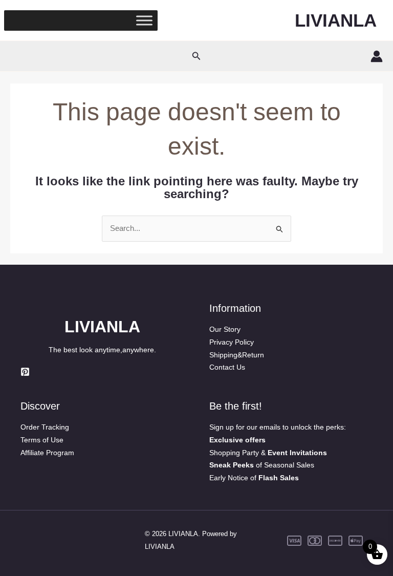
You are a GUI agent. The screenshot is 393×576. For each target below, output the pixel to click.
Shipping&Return (236, 355)
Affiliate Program (47, 453)
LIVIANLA (336, 20)
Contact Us (227, 367)
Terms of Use (41, 440)
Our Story (225, 329)
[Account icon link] (376, 56)
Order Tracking (44, 427)
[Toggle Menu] (144, 20)
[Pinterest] (25, 371)
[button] (196, 56)
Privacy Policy (231, 342)
